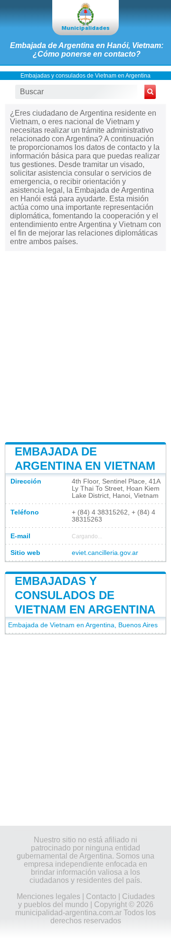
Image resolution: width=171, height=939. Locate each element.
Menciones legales (48, 896)
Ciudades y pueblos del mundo (86, 900)
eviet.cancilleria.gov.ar (105, 552)
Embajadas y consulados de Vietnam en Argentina (85, 75)
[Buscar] (150, 92)
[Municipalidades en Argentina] (85, 17)
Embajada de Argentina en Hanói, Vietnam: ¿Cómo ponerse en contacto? (86, 49)
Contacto (101, 896)
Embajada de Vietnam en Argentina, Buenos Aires (83, 625)
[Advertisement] (85, 345)
